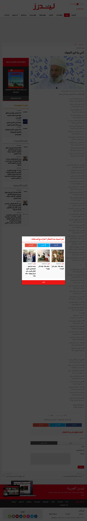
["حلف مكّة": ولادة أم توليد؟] (43, 256)
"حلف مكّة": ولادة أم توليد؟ (44, 267)
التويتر (43, 245)
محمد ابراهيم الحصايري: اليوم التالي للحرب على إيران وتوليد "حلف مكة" (30, 271)
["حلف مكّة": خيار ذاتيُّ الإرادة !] (57, 256)
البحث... (28, 5)
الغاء (43, 282)
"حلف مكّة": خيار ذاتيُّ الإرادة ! (58, 267)
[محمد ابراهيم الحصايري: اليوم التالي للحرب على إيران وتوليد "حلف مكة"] (29, 256)
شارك (55, 245)
